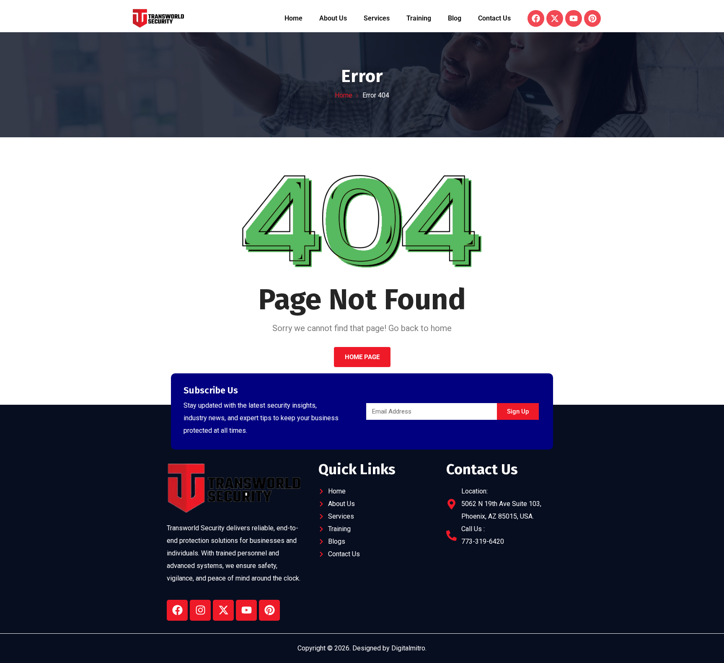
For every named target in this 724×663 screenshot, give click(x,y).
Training (418, 18)
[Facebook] (177, 610)
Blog (454, 18)
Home (293, 18)
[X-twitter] (223, 610)
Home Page (362, 357)
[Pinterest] (269, 610)
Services (377, 18)
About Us (333, 18)
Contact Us (494, 18)
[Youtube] (246, 610)
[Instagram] (200, 610)
